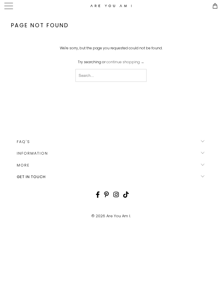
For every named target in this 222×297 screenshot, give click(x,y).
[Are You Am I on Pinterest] (106, 194)
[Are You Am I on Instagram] (116, 194)
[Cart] (214, 6)
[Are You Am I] (111, 6)
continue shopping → (125, 61)
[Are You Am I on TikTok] (126, 194)
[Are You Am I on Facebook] (98, 194)
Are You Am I (118, 216)
